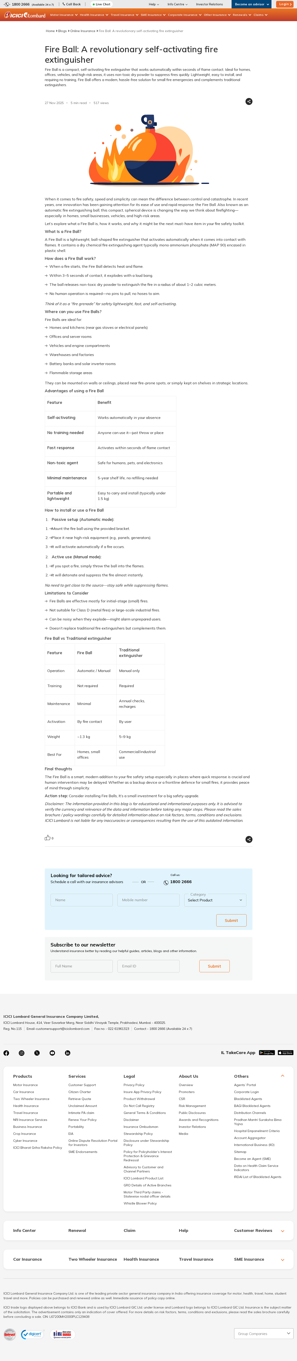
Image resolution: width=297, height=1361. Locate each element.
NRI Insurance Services (30, 1120)
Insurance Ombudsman (141, 1127)
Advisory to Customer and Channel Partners (143, 1169)
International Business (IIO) (254, 1145)
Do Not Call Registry (139, 1106)
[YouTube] (52, 1053)
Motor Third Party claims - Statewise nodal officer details (147, 1194)
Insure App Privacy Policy (142, 1092)
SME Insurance (151, 14)
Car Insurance (23, 1092)
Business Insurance (27, 1127)
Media (183, 1134)
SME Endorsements (82, 1152)
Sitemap (240, 1152)
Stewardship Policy (138, 1134)
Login (284, 4)
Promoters (187, 1092)
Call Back (73, 4)
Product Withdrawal (139, 1099)
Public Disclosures (192, 1113)
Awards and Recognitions (199, 1120)
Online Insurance (82, 31)
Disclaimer (131, 1120)
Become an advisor (250, 4)
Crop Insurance (24, 1134)
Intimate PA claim (81, 1113)
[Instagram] (21, 1053)
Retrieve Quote (79, 1099)
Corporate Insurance (183, 14)
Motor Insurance (62, 14)
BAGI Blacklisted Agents (252, 1106)
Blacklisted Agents (248, 1099)
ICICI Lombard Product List (143, 1178)
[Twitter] (37, 1053)
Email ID (129, 966)
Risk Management (192, 1106)
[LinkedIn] (67, 1053)
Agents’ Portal (245, 1085)
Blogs (62, 31)
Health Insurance (92, 14)
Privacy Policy (134, 1085)
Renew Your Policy (82, 1120)
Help (152, 4)
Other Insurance (215, 14)
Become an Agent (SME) (252, 1159)
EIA (70, 1134)
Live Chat (103, 4)
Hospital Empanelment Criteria (257, 1131)
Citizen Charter (79, 1092)
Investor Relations (209, 4)
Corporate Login (246, 1092)
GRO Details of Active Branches (147, 1185)
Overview (186, 1085)
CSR (182, 1099)
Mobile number (135, 900)
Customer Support (82, 1085)
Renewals (240, 14)
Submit (231, 920)
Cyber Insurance (25, 1141)
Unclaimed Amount (82, 1106)
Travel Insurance (123, 14)
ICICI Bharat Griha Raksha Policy (37, 1148)
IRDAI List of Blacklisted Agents (257, 1177)
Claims (259, 14)
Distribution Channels (250, 1113)
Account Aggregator (250, 1138)
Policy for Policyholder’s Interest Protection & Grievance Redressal (148, 1156)
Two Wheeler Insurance (31, 1099)
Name (60, 900)
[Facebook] (6, 1053)
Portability (76, 1127)
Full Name (63, 966)
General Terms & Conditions (145, 1113)
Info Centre (176, 4)
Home (50, 31)
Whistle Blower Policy (140, 1203)
